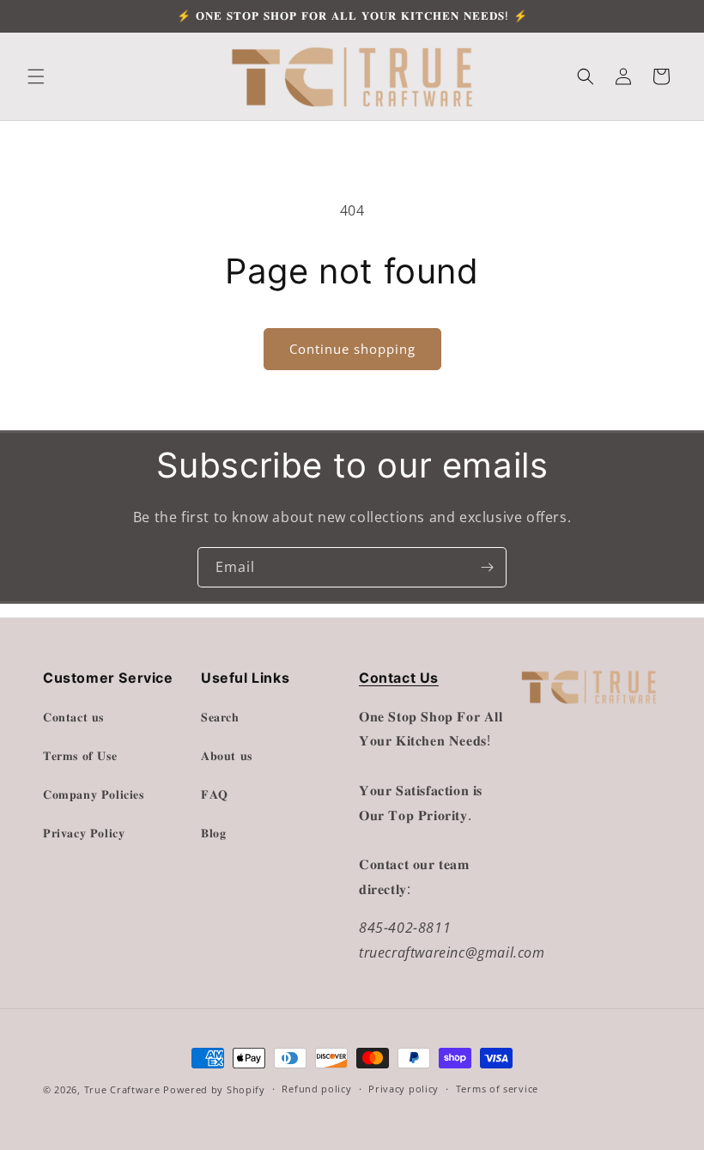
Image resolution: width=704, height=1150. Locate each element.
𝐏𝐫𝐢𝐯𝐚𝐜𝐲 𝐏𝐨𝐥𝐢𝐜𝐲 (83, 832)
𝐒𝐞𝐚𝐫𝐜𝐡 (220, 717)
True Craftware (122, 1089)
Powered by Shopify (214, 1089)
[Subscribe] (487, 567)
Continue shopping (352, 348)
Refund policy (316, 1088)
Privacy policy (403, 1088)
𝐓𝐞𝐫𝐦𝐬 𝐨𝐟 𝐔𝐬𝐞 (80, 755)
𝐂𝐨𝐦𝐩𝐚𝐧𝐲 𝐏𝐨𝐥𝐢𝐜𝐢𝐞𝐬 (93, 794)
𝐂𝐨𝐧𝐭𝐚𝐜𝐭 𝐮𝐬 (73, 717)
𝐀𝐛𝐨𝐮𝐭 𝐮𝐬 (226, 755)
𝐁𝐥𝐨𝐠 (213, 832)
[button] (36, 76)
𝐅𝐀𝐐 (214, 794)
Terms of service (497, 1088)
